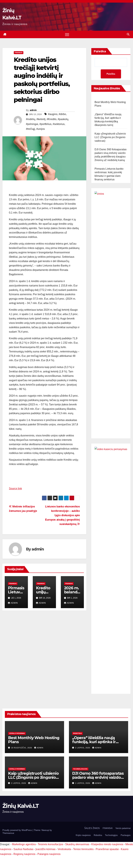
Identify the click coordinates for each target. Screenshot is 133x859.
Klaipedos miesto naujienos (107, 844)
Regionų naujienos (24, 854)
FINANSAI (18, 52)
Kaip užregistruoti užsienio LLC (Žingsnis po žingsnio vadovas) (110, 137)
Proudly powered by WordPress (17, 830)
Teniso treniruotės (83, 849)
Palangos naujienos (48, 854)
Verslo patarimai (17, 733)
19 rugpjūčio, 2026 (22, 748)
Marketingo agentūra (24, 844)
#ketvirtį (40, 119)
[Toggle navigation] (67, 34)
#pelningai (32, 124)
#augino (52, 114)
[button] (128, 34)
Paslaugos (126, 835)
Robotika (77, 733)
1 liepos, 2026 (83, 783)
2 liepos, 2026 (83, 748)
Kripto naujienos (83, 835)
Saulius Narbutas (23, 849)
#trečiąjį (30, 129)
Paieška (100, 51)
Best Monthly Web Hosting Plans (33, 739)
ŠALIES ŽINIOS (92, 828)
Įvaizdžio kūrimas (45, 849)
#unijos (40, 129)
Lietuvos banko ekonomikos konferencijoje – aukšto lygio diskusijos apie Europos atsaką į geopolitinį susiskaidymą (62, 515)
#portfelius (45, 124)
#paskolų (63, 119)
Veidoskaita (64, 849)
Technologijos (80, 769)
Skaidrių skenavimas (77, 844)
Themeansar (8, 833)
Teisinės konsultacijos (50, 844)
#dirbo (62, 114)
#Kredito (51, 119)
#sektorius (59, 124)
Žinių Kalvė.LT (20, 805)
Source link (15, 488)
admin (33, 110)
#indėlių (30, 119)
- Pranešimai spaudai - (107, 849)
